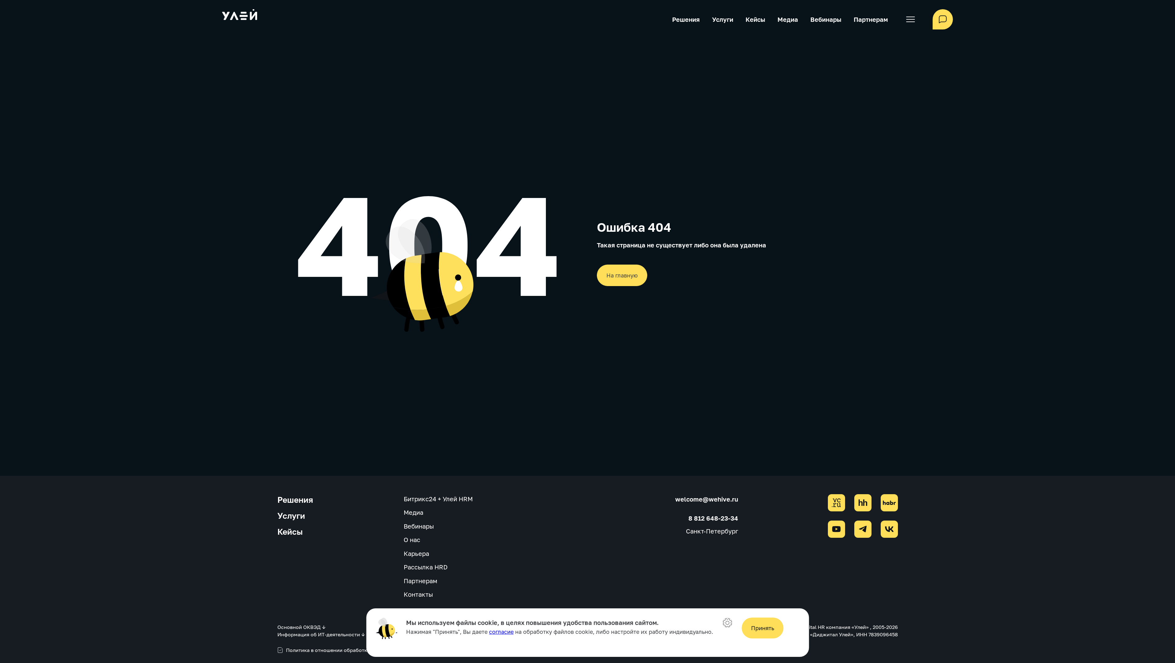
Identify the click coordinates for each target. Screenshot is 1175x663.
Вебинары (825, 19)
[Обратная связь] (943, 19)
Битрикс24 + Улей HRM (438, 498)
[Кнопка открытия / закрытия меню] (910, 19)
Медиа (787, 19)
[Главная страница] (239, 15)
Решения (686, 19)
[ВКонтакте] (889, 529)
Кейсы (755, 19)
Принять (762, 628)
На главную (622, 275)
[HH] (862, 502)
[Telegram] (862, 529)
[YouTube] (836, 529)
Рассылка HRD (426, 567)
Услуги (722, 19)
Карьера (416, 553)
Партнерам (871, 19)
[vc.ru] (836, 502)
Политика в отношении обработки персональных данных (356, 650)
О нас (412, 539)
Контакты (418, 594)
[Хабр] (889, 502)
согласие (501, 631)
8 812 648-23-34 (713, 518)
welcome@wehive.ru (706, 499)
